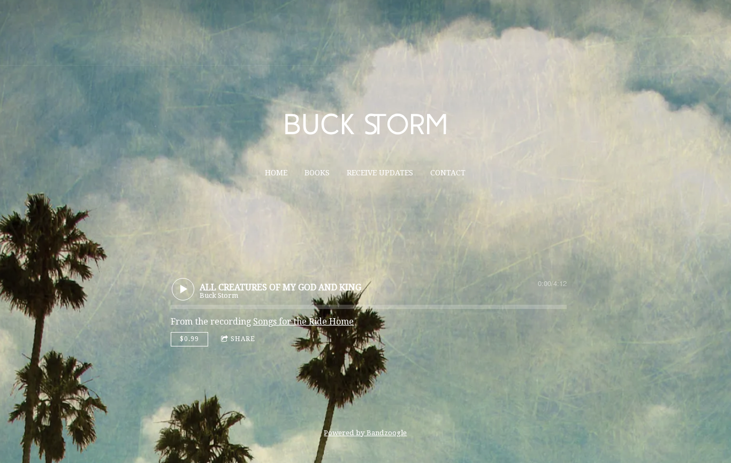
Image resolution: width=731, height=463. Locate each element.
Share (243, 339)
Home (276, 172)
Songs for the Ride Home (303, 322)
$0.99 (189, 339)
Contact (448, 172)
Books (317, 172)
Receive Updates (380, 172)
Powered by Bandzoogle (365, 433)
